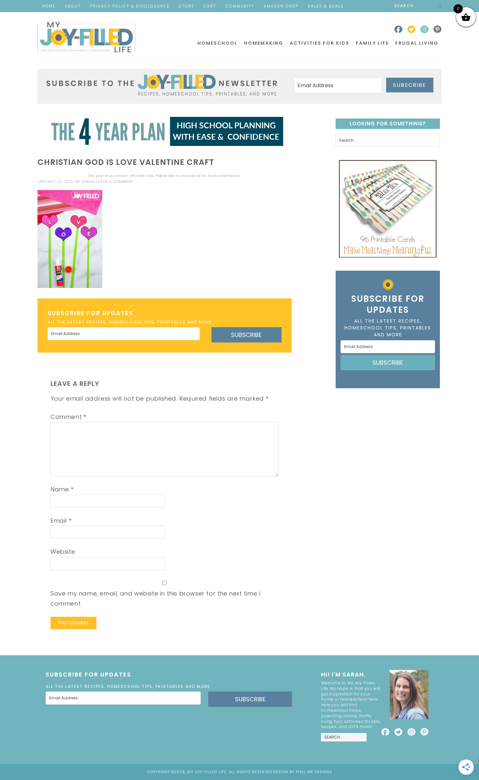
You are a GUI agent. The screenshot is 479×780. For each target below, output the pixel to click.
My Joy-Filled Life (86, 37)
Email (61, 521)
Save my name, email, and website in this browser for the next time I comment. (156, 598)
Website (63, 552)
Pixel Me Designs (314, 771)
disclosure (191, 175)
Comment (68, 417)
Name (62, 489)
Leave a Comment (114, 181)
